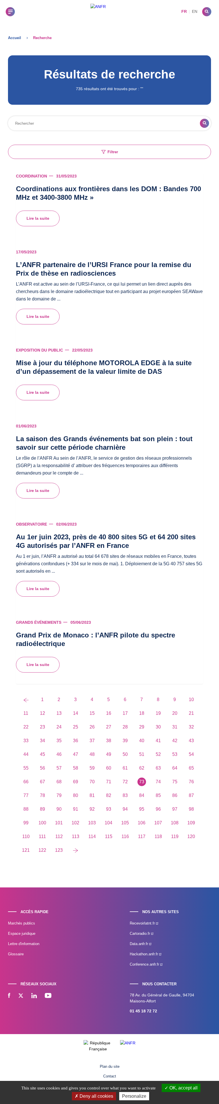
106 (141, 822)
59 (92, 768)
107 (158, 822)
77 (26, 795)
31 (174, 726)
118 (158, 836)
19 (158, 713)
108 (175, 822)
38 (108, 740)
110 (26, 836)
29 (141, 726)
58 (75, 768)
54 (191, 754)
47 (75, 754)
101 (59, 822)
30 (158, 726)
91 (75, 809)
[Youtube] (48, 996)
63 (158, 768)
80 (75, 795)
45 (42, 754)
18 (141, 713)
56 (42, 768)
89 (42, 809)
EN (194, 11)
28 (125, 726)
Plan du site (109, 1066)
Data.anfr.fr (139, 944)
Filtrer (113, 152)
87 (191, 795)
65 (191, 768)
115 (108, 836)
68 (59, 781)
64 (174, 768)
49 (108, 754)
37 (92, 740)
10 (191, 699)
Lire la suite (38, 218)
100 (42, 822)
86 (174, 795)
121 (26, 850)
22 (26, 726)
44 (26, 754)
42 (174, 740)
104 (108, 822)
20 (174, 713)
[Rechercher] (206, 11)
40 (141, 740)
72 (125, 781)
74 (158, 781)
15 (92, 713)
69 (75, 781)
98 (191, 809)
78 (42, 795)
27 (108, 726)
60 (108, 768)
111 (42, 836)
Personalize (134, 1096)
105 (125, 822)
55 (26, 768)
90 (59, 809)
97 (174, 809)
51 (141, 754)
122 (42, 850)
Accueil (14, 38)
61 (125, 768)
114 (92, 836)
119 (175, 836)
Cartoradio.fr (140, 933)
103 (92, 822)
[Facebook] (9, 996)
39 (125, 740)
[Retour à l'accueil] (98, 11)
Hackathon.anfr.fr (144, 954)
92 (92, 809)
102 (75, 822)
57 (59, 768)
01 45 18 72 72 (143, 1011)
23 (42, 726)
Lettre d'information (23, 944)
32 (191, 726)
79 (59, 795)
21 (191, 713)
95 (141, 809)
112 (59, 836)
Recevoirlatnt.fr (143, 923)
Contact (109, 1076)
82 (108, 795)
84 (141, 795)
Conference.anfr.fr (145, 964)
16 (108, 713)
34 (42, 740)
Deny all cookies (95, 1096)
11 (25, 713)
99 (26, 822)
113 (75, 836)
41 (158, 740)
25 (75, 726)
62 (141, 768)
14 (75, 713)
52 (158, 754)
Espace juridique (21, 933)
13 (59, 713)
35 (59, 740)
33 (26, 740)
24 (59, 726)
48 (92, 754)
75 (174, 781)
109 (191, 822)
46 (59, 754)
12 (42, 713)
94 (125, 809)
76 (191, 781)
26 (92, 726)
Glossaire (16, 954)
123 (59, 850)
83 (125, 795)
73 (141, 781)
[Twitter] (20, 996)
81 (92, 795)
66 (26, 781)
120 (191, 836)
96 (158, 809)
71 (108, 781)
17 (125, 713)
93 (108, 809)
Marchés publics (21, 923)
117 (141, 836)
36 (75, 740)
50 (125, 754)
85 (158, 795)
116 (125, 836)
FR (184, 11)
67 (42, 781)
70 (92, 781)
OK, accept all (183, 1087)
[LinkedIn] (34, 996)
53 (174, 754)
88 (26, 809)
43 (191, 740)
